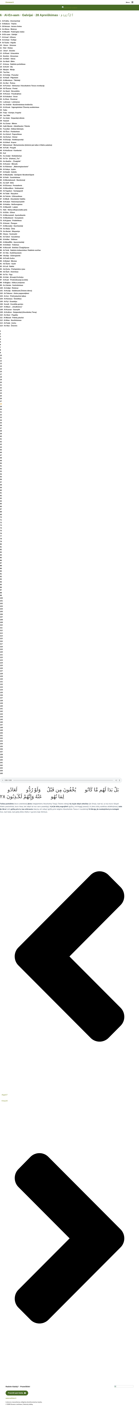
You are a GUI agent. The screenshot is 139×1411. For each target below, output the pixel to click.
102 (1, 603)
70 (1, 517)
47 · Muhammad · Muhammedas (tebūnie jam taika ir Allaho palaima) (26, 145)
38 (1, 431)
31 (1, 412)
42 (1, 442)
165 (1, 773)
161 (1, 762)
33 (1, 417)
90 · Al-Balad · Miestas (8, 261)
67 (1, 509)
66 (1, 506)
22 (1, 388)
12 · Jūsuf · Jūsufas (7, 51)
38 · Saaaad (4, 121)
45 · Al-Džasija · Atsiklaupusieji (11, 140)
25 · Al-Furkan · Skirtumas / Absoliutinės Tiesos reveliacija (22, 86)
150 (1, 733)
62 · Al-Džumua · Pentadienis (11, 185)
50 (1, 463)
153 (1, 741)
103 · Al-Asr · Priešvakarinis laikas (13, 296)
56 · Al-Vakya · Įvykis (8, 169)
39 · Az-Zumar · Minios (8, 123)
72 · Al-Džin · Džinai (7, 212)
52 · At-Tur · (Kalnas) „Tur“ (10, 158)
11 (1, 358)
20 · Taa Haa (4, 72)
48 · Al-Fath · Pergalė (8, 148)
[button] (132, 2)
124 (1, 663)
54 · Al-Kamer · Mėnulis (9, 164)
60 (1, 490)
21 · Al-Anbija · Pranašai (9, 75)
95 (1, 584)
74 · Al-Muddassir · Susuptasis (11, 218)
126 (1, 668)
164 (1, 771)
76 (1, 533)
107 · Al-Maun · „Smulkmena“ (11, 307)
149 (1, 730)
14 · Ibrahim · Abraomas (9, 56)
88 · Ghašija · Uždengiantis (10, 256)
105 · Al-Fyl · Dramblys (8, 301)
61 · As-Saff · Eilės (7, 183)
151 (1, 735)
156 (1, 749)
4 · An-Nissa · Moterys (8, 29)
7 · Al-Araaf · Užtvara (8, 37)
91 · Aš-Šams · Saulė (8, 264)
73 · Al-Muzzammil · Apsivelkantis (12, 215)
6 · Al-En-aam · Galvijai (8, 34)
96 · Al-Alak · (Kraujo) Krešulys (12, 277)
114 (1, 636)
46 (1, 452)
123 (1, 660)
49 (1, 460)
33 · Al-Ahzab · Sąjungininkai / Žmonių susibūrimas (19, 107)
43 (1, 444)
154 (1, 744)
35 (1, 423)
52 (1, 469)
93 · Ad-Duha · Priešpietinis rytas (12, 269)
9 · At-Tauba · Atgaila (8, 43)
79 (1, 541)
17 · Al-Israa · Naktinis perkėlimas (12, 64)
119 (1, 649)
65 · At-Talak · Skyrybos (9, 193)
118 (1, 647)
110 (1, 625)
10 (1, 355)
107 (1, 617)
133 (1, 687)
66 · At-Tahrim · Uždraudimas (11, 196)
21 (1, 385)
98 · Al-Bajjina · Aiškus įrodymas (12, 282)
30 (1, 409)
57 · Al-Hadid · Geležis (8, 172)
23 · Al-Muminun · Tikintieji (10, 80)
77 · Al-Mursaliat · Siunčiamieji (11, 226)
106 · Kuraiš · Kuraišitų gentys (11, 304)
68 (1, 512)
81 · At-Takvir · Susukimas (10, 237)
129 (1, 676)
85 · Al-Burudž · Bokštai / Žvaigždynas (14, 247)
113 (1, 633)
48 (1, 458)
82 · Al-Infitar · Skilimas (8, 239)
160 (1, 760)
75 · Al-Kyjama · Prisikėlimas (11, 220)
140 (1, 706)
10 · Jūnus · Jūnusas (8, 45)
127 (1, 671)
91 (1, 574)
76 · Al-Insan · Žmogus (8, 223)
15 (1, 369)
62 (1, 496)
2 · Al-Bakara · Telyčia (8, 24)
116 (1, 641)
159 (1, 757)
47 (1, 455)
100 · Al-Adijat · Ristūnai (9, 288)
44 (1, 447)
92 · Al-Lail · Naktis (7, 266)
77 (1, 536)
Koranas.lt (10, 2)
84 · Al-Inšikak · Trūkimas (9, 245)
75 (1, 531)
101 (1, 601)
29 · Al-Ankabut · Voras (9, 96)
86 (1, 560)
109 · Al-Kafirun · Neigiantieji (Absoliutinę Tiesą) (18, 312)
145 (1, 719)
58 (1, 485)
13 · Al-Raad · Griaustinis (9, 53)
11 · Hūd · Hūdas (6, 48)
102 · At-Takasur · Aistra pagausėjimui (14, 293)
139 (1, 703)
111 (1, 628)
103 (1, 606)
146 (1, 722)
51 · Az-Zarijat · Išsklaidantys (11, 156)
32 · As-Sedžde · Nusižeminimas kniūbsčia (16, 104)
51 (1, 466)
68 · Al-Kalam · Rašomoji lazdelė (12, 202)
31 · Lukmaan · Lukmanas (10, 102)
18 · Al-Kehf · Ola (6, 67)
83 (1, 552)
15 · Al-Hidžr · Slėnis (7, 59)
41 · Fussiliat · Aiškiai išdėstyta (12, 129)
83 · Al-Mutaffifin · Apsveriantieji (12, 242)
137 (1, 698)
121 (1, 655)
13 (1, 363)
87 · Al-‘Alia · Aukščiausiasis (11, 253)
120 (1, 652)
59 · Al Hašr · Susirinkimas (10, 177)
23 (1, 390)
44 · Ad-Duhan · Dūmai (8, 137)
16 (1, 371)
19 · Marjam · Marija (7, 69)
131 (1, 682)
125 (1, 665)
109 (1, 622)
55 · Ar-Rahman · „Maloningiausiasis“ (14, 166)
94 (1, 582)
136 (1, 695)
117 (1, 644)
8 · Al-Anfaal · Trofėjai (8, 40)
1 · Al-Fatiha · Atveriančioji (10, 21)
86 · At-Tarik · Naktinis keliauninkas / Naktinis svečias (20, 250)
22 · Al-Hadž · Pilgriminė (9, 78)
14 (1, 366)
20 (1, 382)
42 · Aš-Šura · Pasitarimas (10, 131)
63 (1, 498)
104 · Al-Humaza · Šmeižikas (11, 299)
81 (1, 547)
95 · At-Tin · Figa (6, 274)
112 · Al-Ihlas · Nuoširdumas (10, 320)
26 (1, 398)
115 (1, 638)
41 (1, 439)
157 (1, 752)
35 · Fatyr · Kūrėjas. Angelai (10, 113)
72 (1, 522)
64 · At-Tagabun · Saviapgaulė (11, 191)
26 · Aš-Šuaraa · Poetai (8, 88)
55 (1, 477)
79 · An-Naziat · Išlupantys (10, 231)
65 (1, 504)
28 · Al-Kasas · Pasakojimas (10, 94)
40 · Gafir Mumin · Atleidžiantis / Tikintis (15, 126)
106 (1, 614)
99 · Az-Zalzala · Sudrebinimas (11, 285)
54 (1, 474)
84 (1, 555)
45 (1, 450)
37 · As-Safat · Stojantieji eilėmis (12, 118)
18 (1, 377)
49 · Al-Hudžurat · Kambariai (10, 150)
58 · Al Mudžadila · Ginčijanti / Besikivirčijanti (17, 175)
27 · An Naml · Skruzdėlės (10, 91)
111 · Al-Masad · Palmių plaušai (12, 318)
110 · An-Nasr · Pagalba (9, 315)
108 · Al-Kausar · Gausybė (10, 309)
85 (1, 557)
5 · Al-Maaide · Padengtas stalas (12, 32)
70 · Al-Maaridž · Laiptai (9, 207)
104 (1, 609)
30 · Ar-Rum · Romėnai (8, 99)
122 (1, 657)
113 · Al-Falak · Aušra (8, 323)
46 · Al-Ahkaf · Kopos (8, 142)
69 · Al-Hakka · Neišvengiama (11, 204)
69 (1, 514)
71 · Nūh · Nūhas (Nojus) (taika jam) (13, 210)
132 (1, 684)
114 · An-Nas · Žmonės (8, 326)
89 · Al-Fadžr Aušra (7, 258)
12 (1, 361)
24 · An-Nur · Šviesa (7, 83)
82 (1, 549)
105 (1, 611)
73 (1, 525)
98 (1, 593)
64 (1, 501)
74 (1, 528)
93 (1, 579)
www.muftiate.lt (11, 1398)
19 (1, 380)
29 (1, 406)
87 (1, 563)
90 (1, 571)
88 (1, 566)
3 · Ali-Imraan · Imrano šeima (11, 26)
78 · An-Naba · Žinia (7, 229)
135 (1, 692)
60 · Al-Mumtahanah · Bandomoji (12, 180)
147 (1, 725)
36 (1, 425)
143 (1, 714)
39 (1, 434)
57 (1, 482)
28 (1, 404)
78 (1, 539)
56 (1, 479)
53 (1, 471)
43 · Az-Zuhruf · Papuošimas (11, 134)
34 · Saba (3, 110)
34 (1, 420)
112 (1, 630)
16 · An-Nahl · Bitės (7, 61)
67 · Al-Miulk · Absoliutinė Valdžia (12, 199)
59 (1, 487)
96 (1, 587)
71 (1, 520)
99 (1, 595)
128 (1, 674)
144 (1, 717)
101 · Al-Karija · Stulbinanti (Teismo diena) (16, 291)
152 (1, 738)
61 (1, 493)
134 (1, 690)
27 (1, 401)
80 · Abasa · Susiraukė (8, 234)
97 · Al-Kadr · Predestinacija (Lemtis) (14, 280)
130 (1, 679)
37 (1, 428)
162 (1, 765)
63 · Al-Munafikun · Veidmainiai (12, 188)
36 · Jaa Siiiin (5, 115)
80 (1, 544)
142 (1, 711)
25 (1, 396)
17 (1, 374)
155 (1, 746)
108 (1, 620)
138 (1, 700)
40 (1, 436)
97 (1, 590)
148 (1, 727)
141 (1, 709)
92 (1, 576)
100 (1, 598)
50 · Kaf (3, 153)
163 (1, 768)
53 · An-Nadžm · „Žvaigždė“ (10, 161)
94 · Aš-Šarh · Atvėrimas (9, 272)
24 (1, 393)
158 (1, 754)
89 (1, 568)
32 (1, 415)
